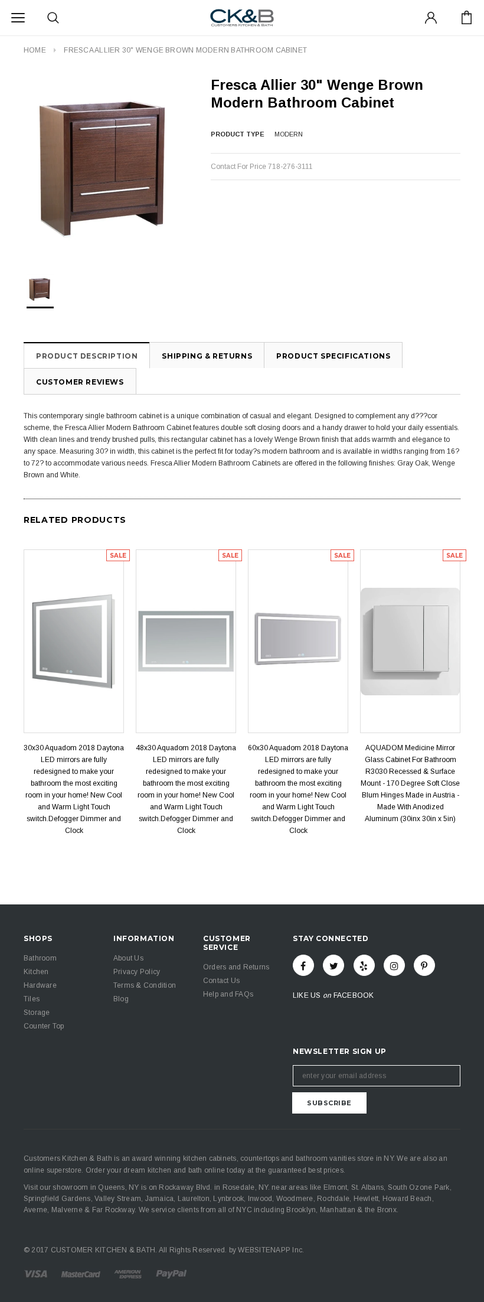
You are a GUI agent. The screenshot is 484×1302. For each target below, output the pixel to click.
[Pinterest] (424, 965)
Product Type (237, 134)
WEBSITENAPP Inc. (271, 1250)
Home (35, 50)
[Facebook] (303, 965)
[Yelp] (364, 965)
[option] (105, 164)
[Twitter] (333, 965)
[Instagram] (394, 965)
